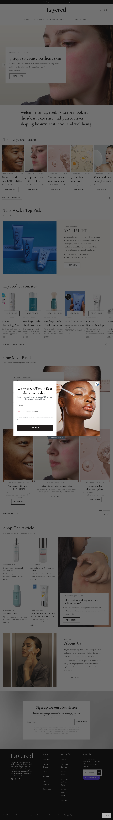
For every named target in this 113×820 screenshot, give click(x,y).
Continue (35, 428)
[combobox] (21, 411)
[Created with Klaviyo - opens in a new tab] (56, 437)
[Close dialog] (97, 384)
